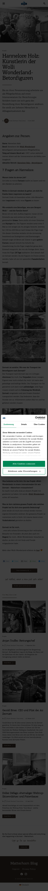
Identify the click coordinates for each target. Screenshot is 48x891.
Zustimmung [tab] (8, 424)
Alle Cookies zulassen (24, 464)
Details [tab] (24, 424)
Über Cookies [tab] (39, 424)
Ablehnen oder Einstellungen (23, 471)
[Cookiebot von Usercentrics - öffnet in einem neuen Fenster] (35, 417)
